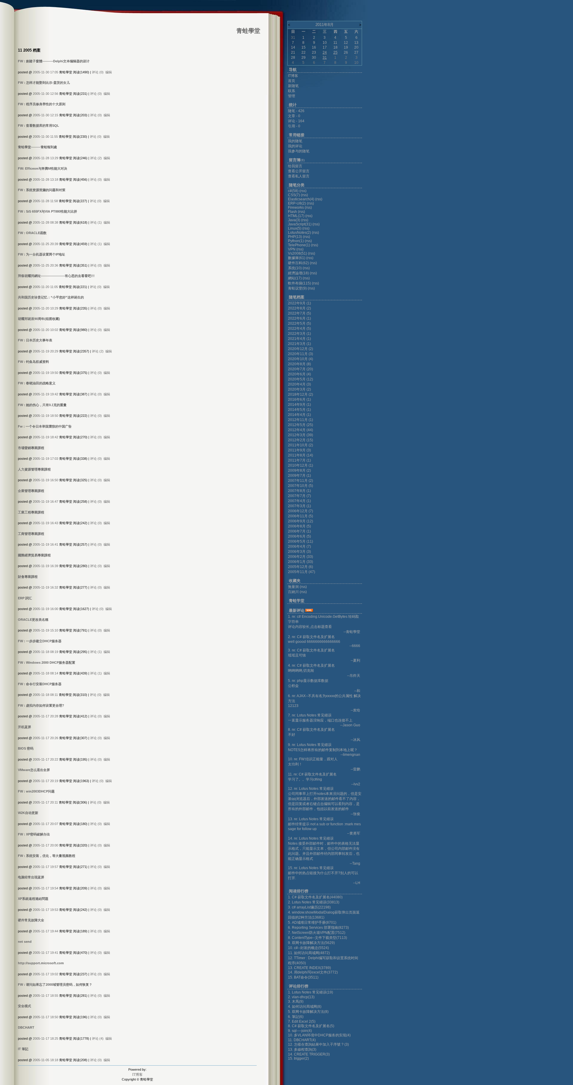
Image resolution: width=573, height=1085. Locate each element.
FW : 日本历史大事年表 (35, 340)
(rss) (302, 191)
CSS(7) (294, 195)
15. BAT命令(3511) (303, 977)
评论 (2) (96, 158)
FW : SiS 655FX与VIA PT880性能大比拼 (47, 211)
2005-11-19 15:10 (45, 630)
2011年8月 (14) (300, 455)
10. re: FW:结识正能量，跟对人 (313, 759)
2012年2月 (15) (300, 440)
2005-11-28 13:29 (45, 158)
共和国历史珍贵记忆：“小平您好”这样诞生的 (51, 297)
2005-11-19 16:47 (45, 501)
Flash (292, 212)
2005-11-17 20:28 (45, 716)
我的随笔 (295, 141)
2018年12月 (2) (300, 394)
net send (25, 941)
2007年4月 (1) (299, 501)
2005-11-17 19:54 (45, 888)
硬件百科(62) (298, 263)
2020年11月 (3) (300, 354)
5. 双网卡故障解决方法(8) (308, 1012)
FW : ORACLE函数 (32, 233)
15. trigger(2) (298, 1058)
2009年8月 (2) (299, 470)
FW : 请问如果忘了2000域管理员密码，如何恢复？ (55, 984)
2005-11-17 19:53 (45, 909)
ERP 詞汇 (25, 598)
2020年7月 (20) (300, 369)
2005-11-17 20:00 (45, 845)
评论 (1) (96, 222)
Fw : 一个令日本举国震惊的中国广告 (45, 426)
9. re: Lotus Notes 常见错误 (310, 745)
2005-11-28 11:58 (45, 201)
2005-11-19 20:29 (45, 351)
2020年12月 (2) (300, 349)
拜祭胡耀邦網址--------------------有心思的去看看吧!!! (56, 276)
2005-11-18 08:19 (45, 652)
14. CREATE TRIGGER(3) (309, 1054)
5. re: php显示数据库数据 (308, 681)
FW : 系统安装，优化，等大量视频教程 (46, 856)
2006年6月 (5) (299, 536)
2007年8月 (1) (299, 491)
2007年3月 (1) (299, 506)
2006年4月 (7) (299, 546)
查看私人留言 (298, 176)
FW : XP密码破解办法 (34, 834)
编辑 (108, 72)
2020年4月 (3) (299, 384)
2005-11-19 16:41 (45, 544)
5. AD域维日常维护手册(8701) (312, 922)
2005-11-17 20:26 (45, 738)
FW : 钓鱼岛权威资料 (33, 361)
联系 (291, 91)
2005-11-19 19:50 (45, 372)
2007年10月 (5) (300, 486)
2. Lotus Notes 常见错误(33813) (313, 902)
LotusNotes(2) (299, 232)
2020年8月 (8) (299, 364)
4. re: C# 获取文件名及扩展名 (311, 665)
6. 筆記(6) (296, 1017)
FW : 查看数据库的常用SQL (38, 125)
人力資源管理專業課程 (34, 469)
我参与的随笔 (298, 151)
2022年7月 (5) (299, 313)
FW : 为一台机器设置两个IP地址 (41, 254)
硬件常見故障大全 (31, 920)
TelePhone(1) (299, 245)
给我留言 (295, 166)
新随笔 (293, 86)
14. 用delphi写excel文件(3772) (313, 972)
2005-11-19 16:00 (45, 609)
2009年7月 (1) (299, 475)
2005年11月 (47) (301, 572)
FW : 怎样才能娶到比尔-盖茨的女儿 (44, 82)
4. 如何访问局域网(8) (304, 1006)
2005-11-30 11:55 (45, 136)
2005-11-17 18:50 (45, 1017)
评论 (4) (98, 1038)
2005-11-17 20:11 (45, 802)
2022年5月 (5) (299, 323)
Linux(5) (294, 228)
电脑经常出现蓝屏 (31, 877)
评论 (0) (98, 72)
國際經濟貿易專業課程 (34, 555)
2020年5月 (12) (300, 379)
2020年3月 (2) (299, 389)
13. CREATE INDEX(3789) (309, 968)
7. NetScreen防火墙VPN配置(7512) (316, 933)
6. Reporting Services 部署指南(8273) (318, 927)
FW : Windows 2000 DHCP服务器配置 (46, 662)
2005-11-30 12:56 (45, 93)
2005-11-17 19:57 (45, 867)
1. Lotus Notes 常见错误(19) (310, 992)
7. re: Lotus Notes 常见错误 (310, 715)
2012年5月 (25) (300, 425)
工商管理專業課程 (31, 533)
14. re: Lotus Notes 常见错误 (311, 838)
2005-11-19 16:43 (45, 523)
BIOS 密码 (25, 748)
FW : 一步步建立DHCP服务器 (39, 641)
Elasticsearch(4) (301, 199)
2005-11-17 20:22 (45, 759)
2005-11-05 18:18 (45, 1060)
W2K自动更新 (28, 813)
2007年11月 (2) (300, 481)
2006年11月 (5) (300, 516)
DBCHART (26, 1027)
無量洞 (293, 587)
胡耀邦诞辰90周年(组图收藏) (39, 319)
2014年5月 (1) (299, 410)
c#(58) (293, 191)
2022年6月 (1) (299, 318)
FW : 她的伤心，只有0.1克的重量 (42, 405)
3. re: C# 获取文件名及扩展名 (311, 650)
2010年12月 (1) (300, 465)
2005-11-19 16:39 (45, 566)
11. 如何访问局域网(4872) (309, 953)
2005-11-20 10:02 (45, 330)
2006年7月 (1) (299, 531)
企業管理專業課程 (31, 491)
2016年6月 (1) (299, 399)
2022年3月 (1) (299, 334)
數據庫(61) (296, 258)
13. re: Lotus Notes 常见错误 (311, 819)
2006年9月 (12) (300, 521)
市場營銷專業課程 (31, 448)
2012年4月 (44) (300, 430)
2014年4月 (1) (299, 415)
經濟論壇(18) (298, 273)
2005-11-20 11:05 (45, 287)
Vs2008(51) (297, 253)
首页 (291, 81)
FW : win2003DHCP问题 (36, 791)
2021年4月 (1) (299, 339)
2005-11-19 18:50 (45, 415)
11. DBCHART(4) (302, 1040)
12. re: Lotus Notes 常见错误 (311, 789)
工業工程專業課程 (31, 512)
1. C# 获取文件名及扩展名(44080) (315, 897)
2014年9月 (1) (299, 405)
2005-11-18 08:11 (45, 694)
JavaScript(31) (300, 224)
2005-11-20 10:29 (45, 308)
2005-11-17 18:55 (45, 995)
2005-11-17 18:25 (45, 1038)
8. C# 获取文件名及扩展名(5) (311, 1026)
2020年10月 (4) (300, 359)
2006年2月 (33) (300, 557)
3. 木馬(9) (296, 1001)
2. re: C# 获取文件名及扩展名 (311, 637)
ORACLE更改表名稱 (33, 619)
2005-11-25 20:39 (45, 244)
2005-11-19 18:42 (45, 437)
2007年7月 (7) (299, 496)
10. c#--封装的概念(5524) (308, 948)
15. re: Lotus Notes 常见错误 (311, 868)
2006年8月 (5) (299, 526)
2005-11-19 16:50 (45, 480)
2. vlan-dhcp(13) (301, 997)
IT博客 (137, 1074)
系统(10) (295, 268)
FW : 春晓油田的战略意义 (37, 383)
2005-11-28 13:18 (45, 179)
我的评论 (295, 146)
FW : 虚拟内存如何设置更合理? (41, 705)
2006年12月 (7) (300, 511)
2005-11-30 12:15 (45, 115)
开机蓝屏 (24, 727)
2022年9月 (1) (299, 303)
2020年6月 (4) (299, 374)
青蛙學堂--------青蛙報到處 (37, 147)
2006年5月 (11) (300, 541)
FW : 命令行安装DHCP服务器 (39, 684)
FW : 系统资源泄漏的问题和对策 (41, 190)
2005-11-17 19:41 (45, 952)
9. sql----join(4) (300, 1031)
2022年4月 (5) (299, 328)
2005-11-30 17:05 (45, 72)
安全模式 (24, 1006)
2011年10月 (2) (300, 445)
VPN (291, 249)
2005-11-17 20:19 (45, 781)
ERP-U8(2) (297, 203)
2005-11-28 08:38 (45, 222)
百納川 (293, 592)
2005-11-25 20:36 (45, 265)
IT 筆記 (23, 1049)
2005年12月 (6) (300, 567)
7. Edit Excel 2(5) (301, 1021)
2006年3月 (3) (299, 552)
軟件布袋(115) (299, 283)
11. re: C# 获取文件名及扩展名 (312, 774)
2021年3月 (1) (299, 344)
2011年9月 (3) (299, 450)
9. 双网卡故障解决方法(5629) (311, 943)
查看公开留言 (298, 171)
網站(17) (295, 278)
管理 (291, 96)
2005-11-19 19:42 (45, 394)
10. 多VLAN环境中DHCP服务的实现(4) (319, 1035)
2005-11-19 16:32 (45, 587)
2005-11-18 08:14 (45, 673)
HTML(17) (296, 216)
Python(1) (296, 241)
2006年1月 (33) (300, 562)
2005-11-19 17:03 (45, 458)
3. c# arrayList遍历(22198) (309, 907)
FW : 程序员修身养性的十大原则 (41, 104)
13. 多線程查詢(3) (302, 1049)
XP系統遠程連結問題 (33, 898)
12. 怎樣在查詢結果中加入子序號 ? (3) (318, 1044)
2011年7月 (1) (299, 460)
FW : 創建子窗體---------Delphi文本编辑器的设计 (54, 61)
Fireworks (296, 207)
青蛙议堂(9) (297, 288)
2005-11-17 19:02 (45, 974)
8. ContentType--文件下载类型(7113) (317, 938)
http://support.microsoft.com (41, 963)
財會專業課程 (28, 576)
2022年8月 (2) (299, 308)
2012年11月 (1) (300, 420)
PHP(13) (295, 237)
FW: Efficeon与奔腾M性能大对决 (42, 168)
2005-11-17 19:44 (45, 931)
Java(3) (294, 220)
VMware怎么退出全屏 (34, 770)
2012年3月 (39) (300, 435)
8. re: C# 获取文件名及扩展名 (311, 730)
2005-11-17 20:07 (45, 824)
